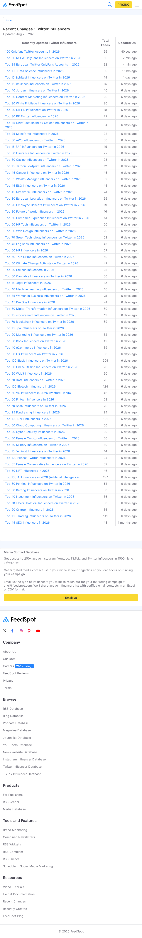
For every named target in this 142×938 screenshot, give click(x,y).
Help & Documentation (19, 894)
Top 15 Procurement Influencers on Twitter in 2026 (40, 315)
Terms (7, 688)
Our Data (9, 659)
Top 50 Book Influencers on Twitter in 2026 (35, 341)
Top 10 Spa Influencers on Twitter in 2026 (34, 328)
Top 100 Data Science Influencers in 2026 (34, 71)
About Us (9, 651)
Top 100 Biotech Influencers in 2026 (30, 386)
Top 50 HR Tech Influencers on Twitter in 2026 (38, 224)
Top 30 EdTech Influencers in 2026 (29, 270)
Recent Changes (14, 901)
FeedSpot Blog (13, 916)
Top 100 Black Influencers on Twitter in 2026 (36, 360)
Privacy (8, 680)
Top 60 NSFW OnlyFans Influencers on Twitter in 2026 (43, 58)
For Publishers (13, 795)
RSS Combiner (13, 852)
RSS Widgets (12, 844)
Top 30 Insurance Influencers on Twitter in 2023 (38, 153)
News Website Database (20, 752)
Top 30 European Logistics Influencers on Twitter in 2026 (45, 198)
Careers (17, 666)
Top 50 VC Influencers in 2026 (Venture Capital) (39, 393)
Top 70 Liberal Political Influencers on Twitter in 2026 (42, 503)
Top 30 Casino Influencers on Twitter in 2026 (37, 159)
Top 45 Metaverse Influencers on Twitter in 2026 (39, 192)
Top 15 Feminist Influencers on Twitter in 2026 (37, 451)
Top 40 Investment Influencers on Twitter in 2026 (39, 496)
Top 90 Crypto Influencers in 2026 (29, 509)
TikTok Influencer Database (22, 774)
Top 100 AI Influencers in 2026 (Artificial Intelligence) (42, 477)
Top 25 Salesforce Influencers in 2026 (32, 134)
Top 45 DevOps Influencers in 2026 (30, 302)
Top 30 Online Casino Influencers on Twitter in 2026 (41, 367)
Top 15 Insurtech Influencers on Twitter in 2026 (38, 84)
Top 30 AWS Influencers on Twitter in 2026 (35, 140)
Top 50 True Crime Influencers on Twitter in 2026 (39, 257)
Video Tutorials (13, 887)
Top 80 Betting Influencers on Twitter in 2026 (37, 490)
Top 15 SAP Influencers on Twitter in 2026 (34, 146)
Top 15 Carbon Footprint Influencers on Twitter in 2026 (43, 166)
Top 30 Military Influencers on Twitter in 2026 (37, 445)
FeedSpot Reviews (16, 673)
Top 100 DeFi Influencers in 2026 (28, 419)
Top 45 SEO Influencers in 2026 (27, 522)
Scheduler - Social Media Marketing (28, 866)
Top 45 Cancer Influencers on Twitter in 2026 (37, 172)
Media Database (14, 809)
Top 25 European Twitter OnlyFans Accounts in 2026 (42, 64)
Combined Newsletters (19, 837)
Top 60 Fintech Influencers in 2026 (29, 399)
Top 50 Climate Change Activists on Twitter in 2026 (41, 263)
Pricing (123, 4)
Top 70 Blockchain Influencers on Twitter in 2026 (39, 321)
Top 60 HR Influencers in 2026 (26, 250)
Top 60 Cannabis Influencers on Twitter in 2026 (38, 276)
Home (8, 20)
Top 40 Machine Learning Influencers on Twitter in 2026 (44, 289)
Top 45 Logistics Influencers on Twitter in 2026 (38, 244)
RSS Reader (11, 802)
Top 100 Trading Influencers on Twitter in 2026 (38, 516)
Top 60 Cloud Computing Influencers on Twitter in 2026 (44, 425)
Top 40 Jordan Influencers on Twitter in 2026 (37, 90)
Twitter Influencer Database (22, 766)
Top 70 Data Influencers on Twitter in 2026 (35, 380)
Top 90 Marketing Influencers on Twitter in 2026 (39, 334)
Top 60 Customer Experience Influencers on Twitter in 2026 (47, 218)
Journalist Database (17, 738)
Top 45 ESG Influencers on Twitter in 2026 (35, 185)
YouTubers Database (17, 745)
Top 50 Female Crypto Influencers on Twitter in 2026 (42, 438)
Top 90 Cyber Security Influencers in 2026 (35, 432)
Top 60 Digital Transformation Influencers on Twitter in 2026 (47, 309)
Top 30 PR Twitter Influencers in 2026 (31, 116)
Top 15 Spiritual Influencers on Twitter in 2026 (37, 77)
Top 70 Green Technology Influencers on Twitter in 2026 (44, 237)
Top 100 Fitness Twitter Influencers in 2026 (35, 458)
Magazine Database (17, 730)
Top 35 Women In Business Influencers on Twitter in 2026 (45, 296)
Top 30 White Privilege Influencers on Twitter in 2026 (42, 103)
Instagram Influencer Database (24, 759)
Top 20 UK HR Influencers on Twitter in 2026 (36, 110)
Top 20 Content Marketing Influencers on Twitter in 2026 (45, 97)
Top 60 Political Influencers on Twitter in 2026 (37, 483)
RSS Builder (11, 859)
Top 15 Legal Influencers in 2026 (28, 283)
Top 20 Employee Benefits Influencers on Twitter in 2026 (45, 205)
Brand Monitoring (15, 830)
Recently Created (15, 909)
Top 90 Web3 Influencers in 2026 (28, 373)
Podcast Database (16, 723)
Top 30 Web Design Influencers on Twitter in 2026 (40, 231)
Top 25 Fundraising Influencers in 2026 (32, 412)
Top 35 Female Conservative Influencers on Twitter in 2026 (46, 464)
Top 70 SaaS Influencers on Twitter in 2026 (35, 406)
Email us (71, 598)
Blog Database (13, 716)
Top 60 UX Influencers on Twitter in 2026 (34, 354)
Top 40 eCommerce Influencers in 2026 (33, 347)
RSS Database (13, 708)
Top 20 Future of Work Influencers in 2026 (35, 211)
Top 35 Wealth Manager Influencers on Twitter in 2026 (43, 179)
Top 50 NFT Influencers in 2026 (27, 471)
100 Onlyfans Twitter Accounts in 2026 (32, 51)
